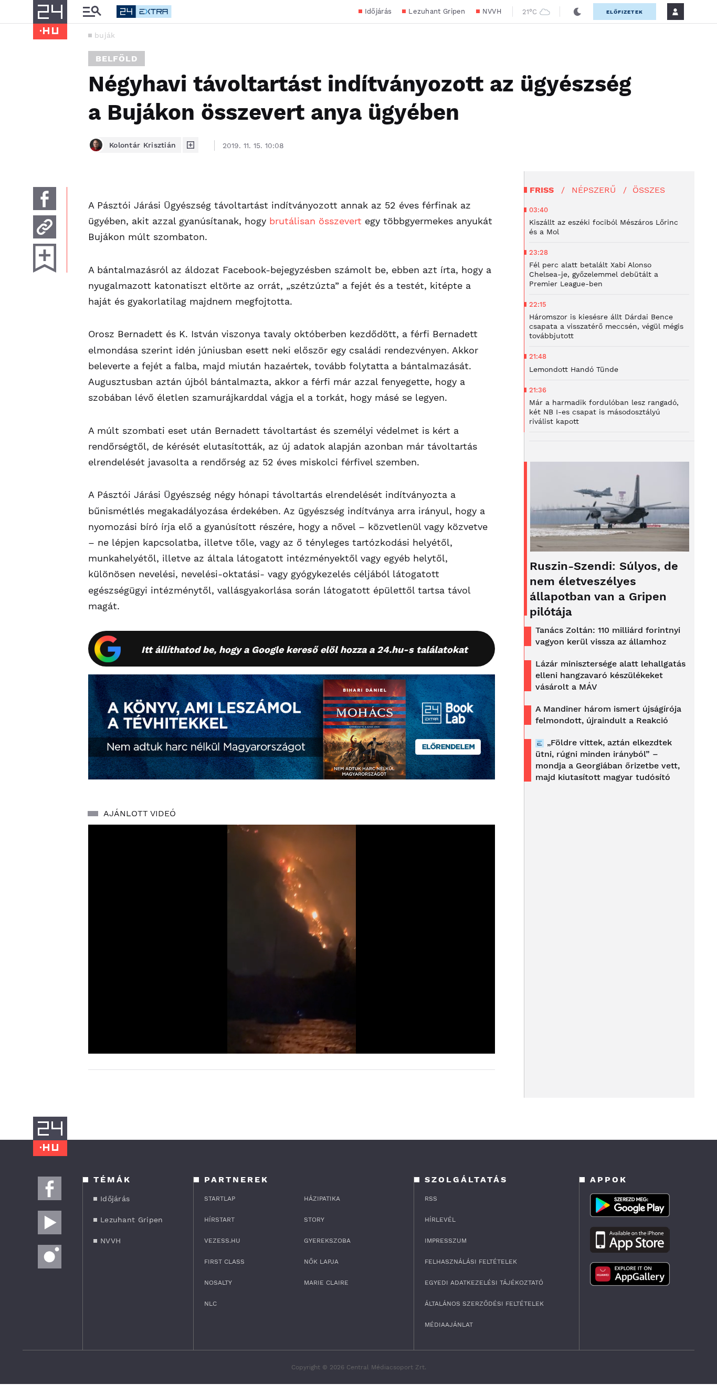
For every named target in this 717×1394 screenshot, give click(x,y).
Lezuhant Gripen (437, 11)
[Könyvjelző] (44, 258)
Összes (648, 190)
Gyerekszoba (327, 1240)
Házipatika (322, 1198)
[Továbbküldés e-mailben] (44, 226)
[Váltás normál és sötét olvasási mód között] (577, 11)
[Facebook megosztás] (44, 198)
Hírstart (219, 1219)
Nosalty (218, 1282)
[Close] (479, 1014)
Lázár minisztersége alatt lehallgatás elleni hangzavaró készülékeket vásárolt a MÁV (610, 675)
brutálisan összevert (315, 220)
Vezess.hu (222, 1240)
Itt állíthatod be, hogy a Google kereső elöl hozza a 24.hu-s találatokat (304, 649)
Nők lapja (321, 1261)
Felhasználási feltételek (471, 1261)
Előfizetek (624, 12)
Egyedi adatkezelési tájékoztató (484, 1282)
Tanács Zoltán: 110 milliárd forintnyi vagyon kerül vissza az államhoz (607, 636)
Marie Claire (326, 1282)
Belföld (117, 59)
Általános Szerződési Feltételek (484, 1303)
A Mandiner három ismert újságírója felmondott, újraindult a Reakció (608, 714)
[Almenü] (92, 12)
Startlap (219, 1198)
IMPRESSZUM (446, 1240)
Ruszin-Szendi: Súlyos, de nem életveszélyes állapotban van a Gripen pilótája (604, 588)
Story (314, 1219)
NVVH (492, 11)
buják (104, 35)
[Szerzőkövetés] (190, 145)
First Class (224, 1261)
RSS (431, 1198)
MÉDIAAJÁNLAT (449, 1324)
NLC (210, 1303)
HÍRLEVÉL (440, 1219)
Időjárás (378, 11)
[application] (291, 939)
